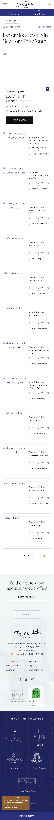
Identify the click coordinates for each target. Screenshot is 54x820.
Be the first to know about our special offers (27, 585)
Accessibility (36, 670)
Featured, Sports (15, 92)
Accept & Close (10, 808)
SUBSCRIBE (30, 615)
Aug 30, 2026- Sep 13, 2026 (24, 107)
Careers (10, 670)
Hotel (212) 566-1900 (28, 647)
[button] (19, 120)
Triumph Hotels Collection (27, 719)
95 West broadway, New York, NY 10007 (27, 644)
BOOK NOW (27, 816)
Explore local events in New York (25, 38)
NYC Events (12, 662)
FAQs (31, 666)
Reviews (33, 662)
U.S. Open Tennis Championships (19, 98)
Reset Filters (44, 27)
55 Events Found (11, 27)
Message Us (28, 651)
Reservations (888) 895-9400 (28, 654)
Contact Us (12, 666)
